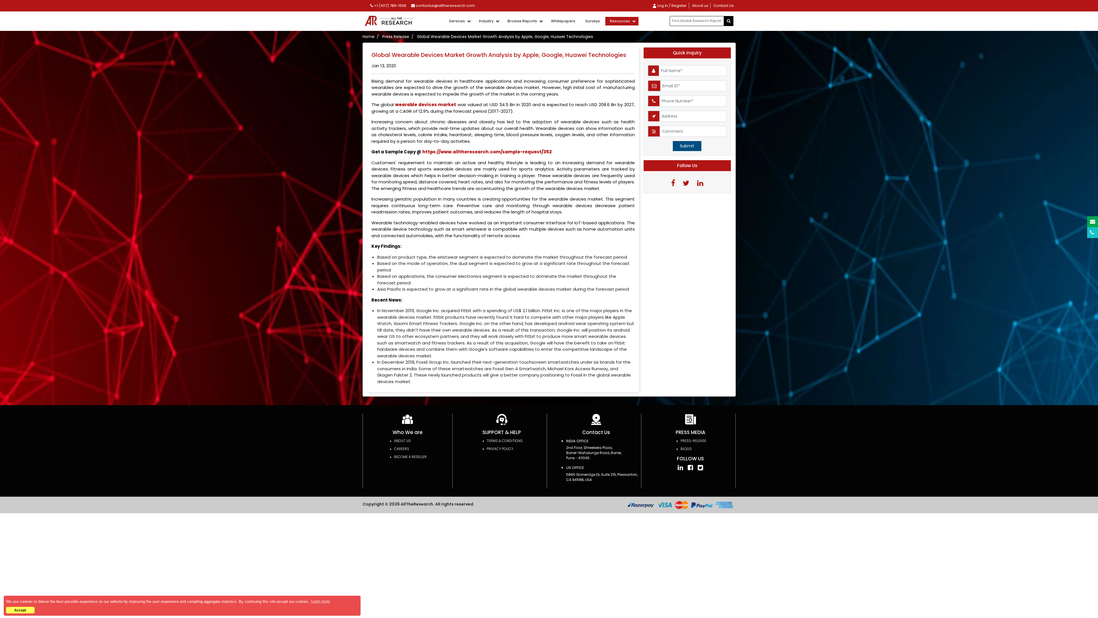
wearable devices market (425, 105)
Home (369, 36)
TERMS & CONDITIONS (505, 440)
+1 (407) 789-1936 (389, 5)
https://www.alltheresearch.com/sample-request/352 (487, 152)
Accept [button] (20, 610)
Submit (687, 146)
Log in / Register (672, 5)
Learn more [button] (320, 601)
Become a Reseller (410, 456)
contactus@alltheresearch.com (445, 5)
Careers (401, 448)
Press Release (395, 36)
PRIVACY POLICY (500, 448)
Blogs (686, 448)
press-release (693, 440)
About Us (402, 440)
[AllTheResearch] (390, 21)
